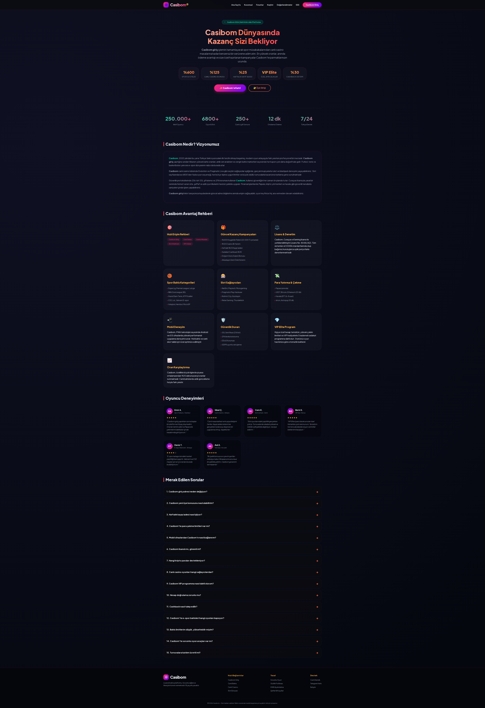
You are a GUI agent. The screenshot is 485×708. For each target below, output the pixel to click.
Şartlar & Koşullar (277, 691)
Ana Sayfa (236, 5)
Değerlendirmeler (284, 5)
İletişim (313, 687)
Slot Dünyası (233, 691)
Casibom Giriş (312, 5)
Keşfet (270, 5)
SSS (297, 5)
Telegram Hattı (316, 683)
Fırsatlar (260, 5)
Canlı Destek (315, 680)
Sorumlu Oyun (276, 680)
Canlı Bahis (232, 683)
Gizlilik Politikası (277, 683)
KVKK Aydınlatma (277, 687)
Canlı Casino (233, 687)
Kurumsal (248, 5)
